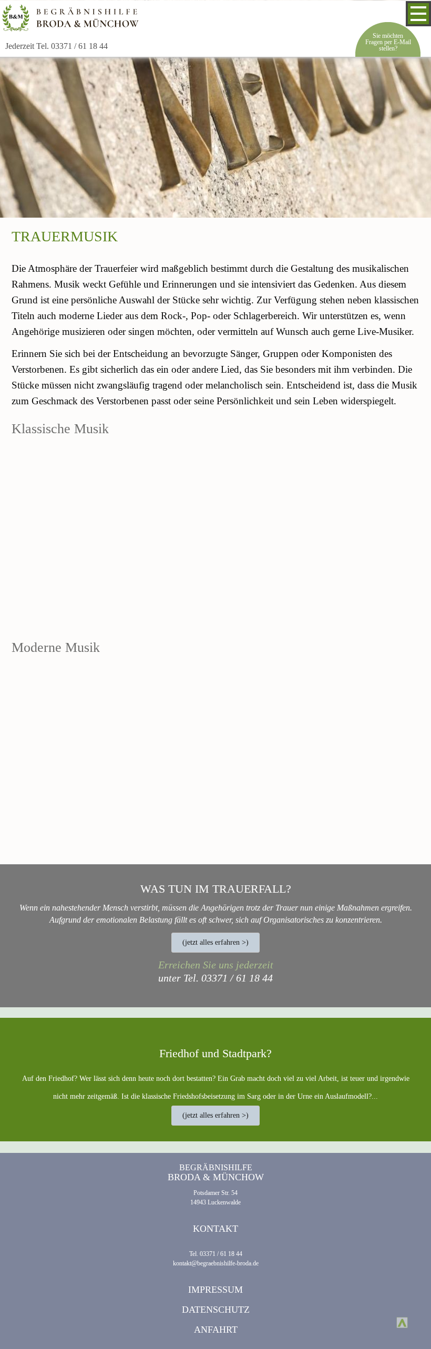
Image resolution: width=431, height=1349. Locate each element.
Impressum (215, 1289)
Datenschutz (216, 1309)
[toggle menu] (418, 13)
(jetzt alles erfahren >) (215, 942)
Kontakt (215, 1228)
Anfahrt (216, 1329)
